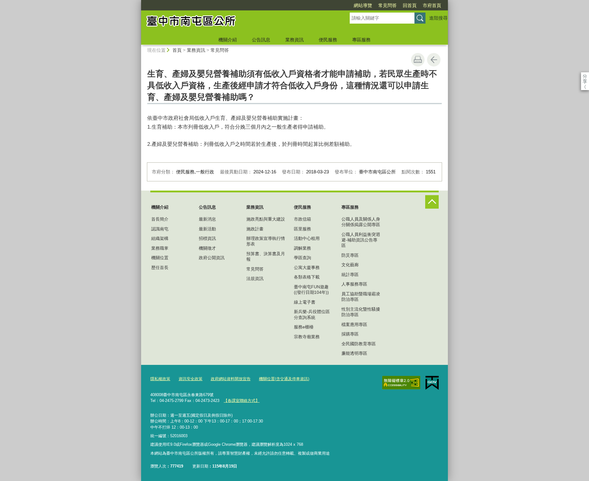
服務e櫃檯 (304, 326)
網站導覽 (363, 5)
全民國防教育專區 (358, 343)
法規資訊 (255, 278)
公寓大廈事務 (307, 267)
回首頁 (410, 5)
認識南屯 (159, 228)
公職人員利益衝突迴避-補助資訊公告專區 (360, 240)
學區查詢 (302, 257)
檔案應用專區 (354, 324)
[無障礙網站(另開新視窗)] (401, 382)
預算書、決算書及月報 (265, 256)
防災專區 (350, 255)
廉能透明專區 (354, 353)
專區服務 (361, 39)
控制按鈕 (432, 202)
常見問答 (387, 5)
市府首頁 (432, 5)
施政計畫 (255, 228)
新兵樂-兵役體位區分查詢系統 (312, 314)
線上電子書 (304, 302)
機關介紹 (227, 39)
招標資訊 (207, 238)
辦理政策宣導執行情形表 (265, 241)
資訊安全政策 (190, 379)
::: (138, 2)
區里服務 (302, 228)
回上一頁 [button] (434, 59)
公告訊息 (261, 39)
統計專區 (350, 274)
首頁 (177, 50)
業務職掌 (159, 248)
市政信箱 (302, 219)
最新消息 (207, 219)
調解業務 (302, 248)
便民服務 (328, 39)
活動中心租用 (307, 238)
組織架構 (159, 238)
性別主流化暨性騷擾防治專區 (360, 312)
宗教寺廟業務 (307, 336)
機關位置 (159, 257)
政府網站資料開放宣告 (231, 379)
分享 (585, 76)
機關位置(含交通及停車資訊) (284, 379)
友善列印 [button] (418, 59)
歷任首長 (159, 267)
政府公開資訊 (212, 257)
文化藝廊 (350, 264)
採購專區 (350, 333)
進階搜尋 (438, 18)
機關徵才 (207, 248)
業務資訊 (294, 39)
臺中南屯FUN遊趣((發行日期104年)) (311, 289)
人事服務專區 (354, 284)
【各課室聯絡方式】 (242, 400)
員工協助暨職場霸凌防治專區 (360, 296)
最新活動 (207, 228)
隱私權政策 (160, 379)
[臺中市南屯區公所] (238, 22)
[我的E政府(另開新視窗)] (432, 383)
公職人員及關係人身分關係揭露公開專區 (360, 222)
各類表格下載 (307, 277)
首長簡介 (159, 219)
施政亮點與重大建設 (265, 219)
